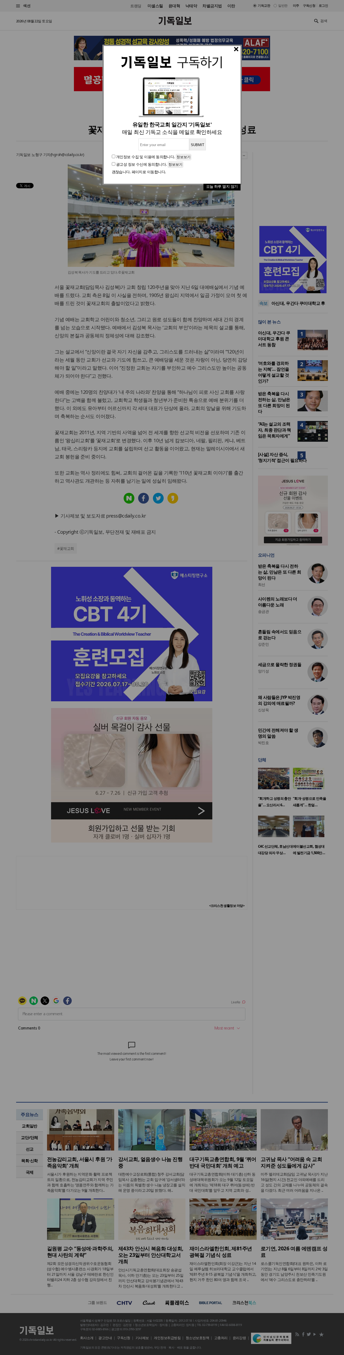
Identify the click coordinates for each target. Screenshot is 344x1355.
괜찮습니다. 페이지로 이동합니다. (139, 171)
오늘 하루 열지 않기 (222, 186)
